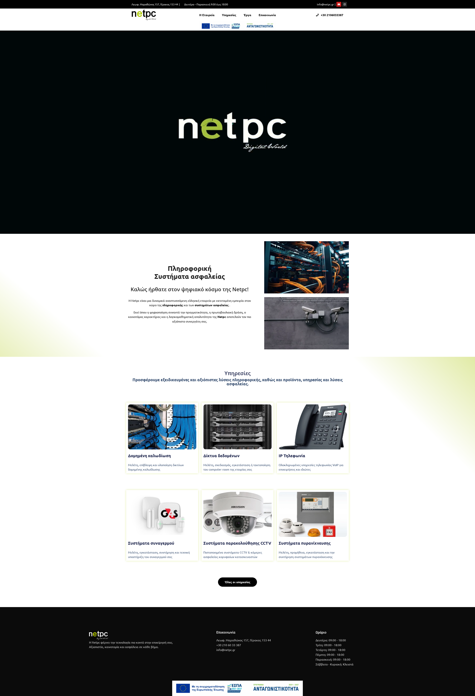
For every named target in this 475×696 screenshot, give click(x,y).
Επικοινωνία (267, 15)
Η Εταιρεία (206, 15)
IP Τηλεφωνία (292, 455)
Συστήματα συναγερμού (151, 543)
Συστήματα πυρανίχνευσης (305, 543)
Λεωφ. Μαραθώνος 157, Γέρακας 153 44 (155, 4)
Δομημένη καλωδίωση (149, 455)
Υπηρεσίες (229, 15)
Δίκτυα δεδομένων (221, 455)
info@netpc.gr (325, 4)
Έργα (247, 15)
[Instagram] (344, 4)
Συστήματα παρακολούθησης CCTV (237, 543)
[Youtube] (338, 4)
